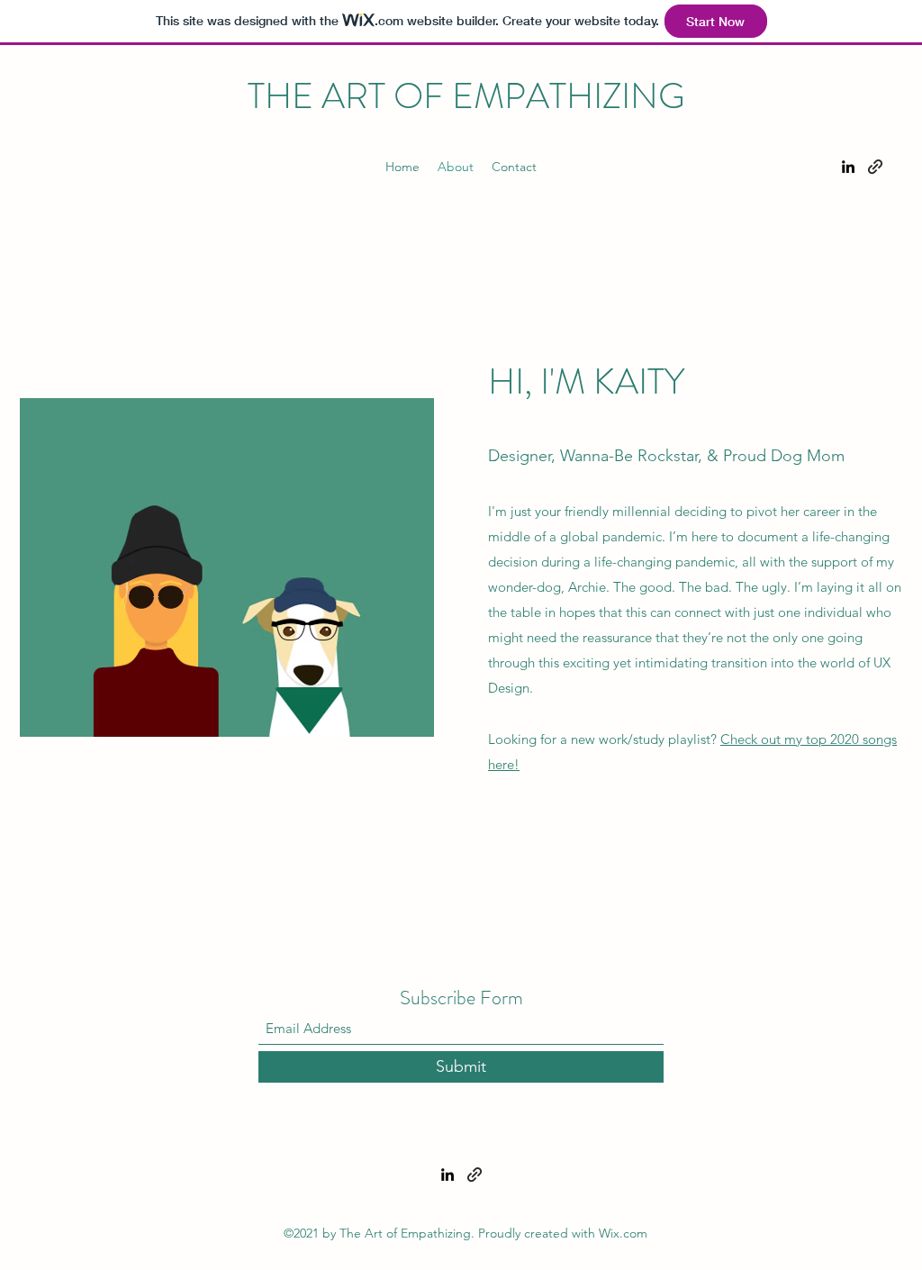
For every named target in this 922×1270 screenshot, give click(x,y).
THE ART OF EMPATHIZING (466, 96)
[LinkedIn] (848, 167)
